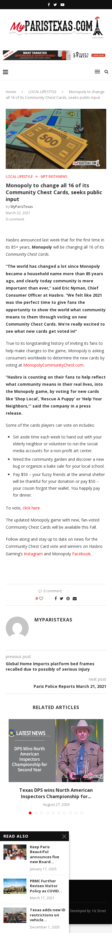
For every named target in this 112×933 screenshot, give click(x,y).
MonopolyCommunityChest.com (53, 365)
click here (31, 508)
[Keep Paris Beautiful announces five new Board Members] (14, 852)
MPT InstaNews (54, 177)
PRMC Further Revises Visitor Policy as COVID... (46, 886)
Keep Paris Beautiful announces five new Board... (44, 855)
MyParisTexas (22, 206)
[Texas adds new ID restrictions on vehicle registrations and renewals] (14, 915)
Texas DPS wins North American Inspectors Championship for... (56, 793)
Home (11, 91)
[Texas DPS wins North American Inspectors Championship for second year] (56, 750)
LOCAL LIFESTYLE (42, 91)
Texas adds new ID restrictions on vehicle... (47, 915)
